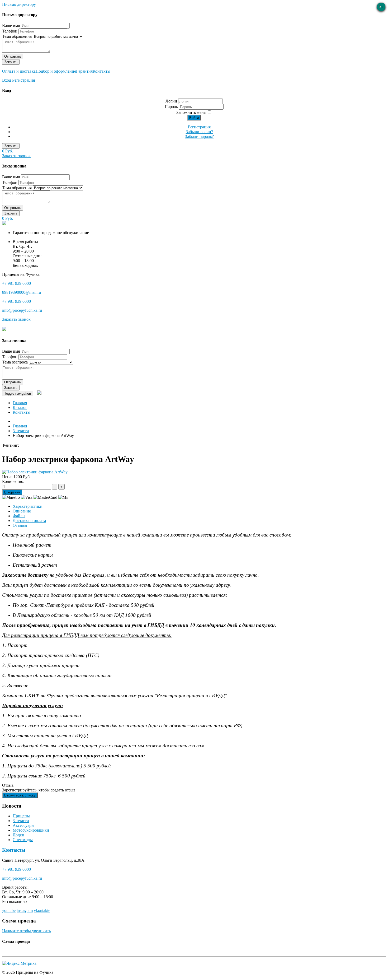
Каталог (20, 407)
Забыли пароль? (199, 136)
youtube (9, 910)
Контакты (101, 71)
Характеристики (27, 506)
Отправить (12, 56)
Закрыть (10, 62)
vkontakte (42, 910)
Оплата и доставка (19, 71)
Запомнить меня (191, 112)
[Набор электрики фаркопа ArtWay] (35, 472)
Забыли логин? (199, 131)
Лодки (18, 835)
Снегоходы (23, 839)
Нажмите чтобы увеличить (26, 931)
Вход (6, 80)
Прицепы (21, 816)
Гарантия (84, 71)
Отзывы (20, 525)
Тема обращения (17, 36)
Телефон (9, 31)
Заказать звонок (16, 155)
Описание (22, 511)
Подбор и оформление (56, 71)
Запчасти (21, 820)
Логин (171, 101)
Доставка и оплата (29, 520)
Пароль (172, 106)
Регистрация (23, 80)
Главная (20, 402)
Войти (194, 118)
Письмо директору (19, 4)
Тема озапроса (15, 362)
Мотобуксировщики (31, 830)
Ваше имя (11, 25)
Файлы (19, 516)
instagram (25, 910)
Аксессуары (23, 825)
